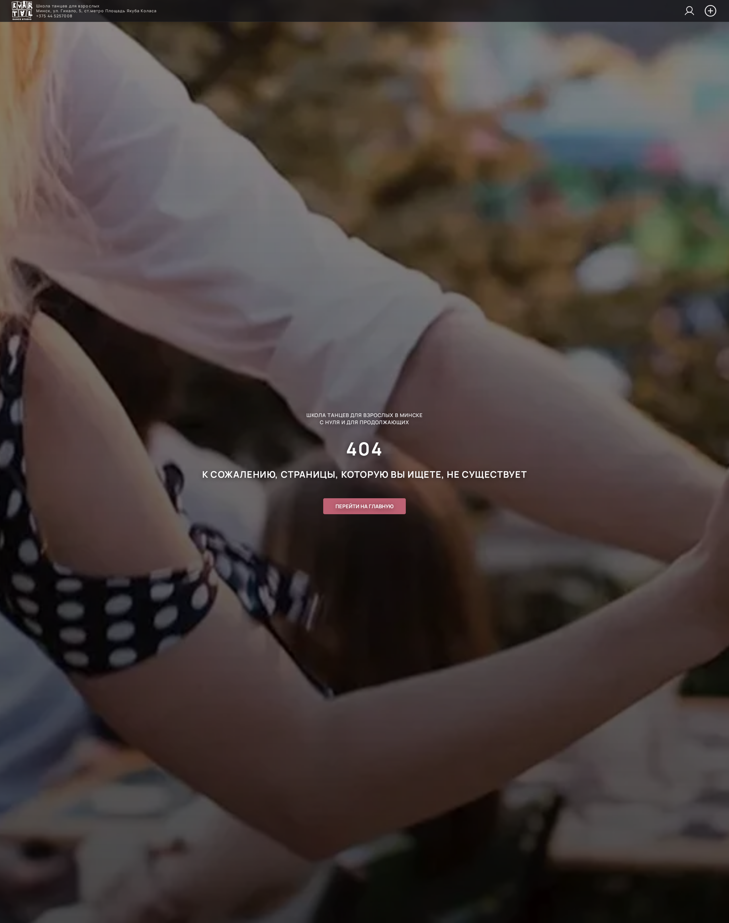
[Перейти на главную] (22, 11)
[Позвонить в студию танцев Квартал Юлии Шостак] (689, 11)
